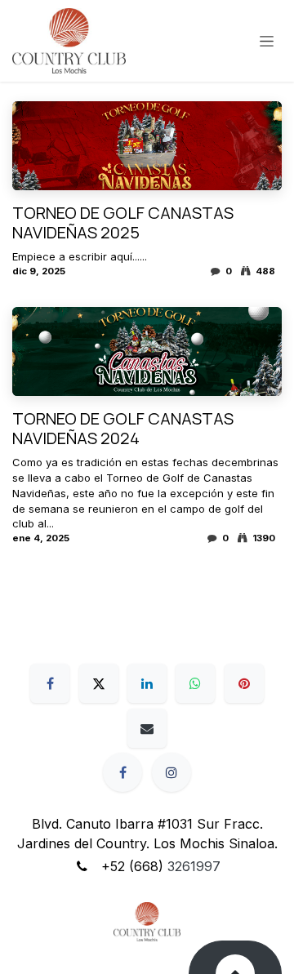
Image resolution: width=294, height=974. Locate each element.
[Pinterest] (244, 683)
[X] (98, 683)
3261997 (193, 866)
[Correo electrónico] (147, 728)
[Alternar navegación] (267, 41)
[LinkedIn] (147, 683)
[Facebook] (49, 683)
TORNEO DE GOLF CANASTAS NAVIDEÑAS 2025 (123, 222)
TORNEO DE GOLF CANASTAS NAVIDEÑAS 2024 (123, 428)
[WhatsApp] (195, 683)
